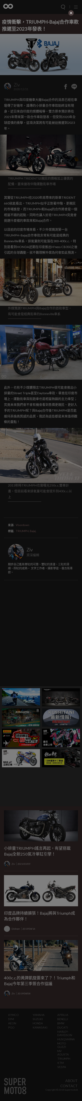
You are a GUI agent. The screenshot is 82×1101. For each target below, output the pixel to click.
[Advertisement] (41, 42)
